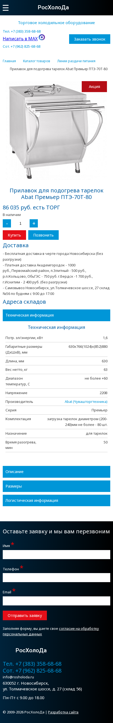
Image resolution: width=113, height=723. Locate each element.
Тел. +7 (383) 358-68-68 (22, 31)
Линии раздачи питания (76, 61)
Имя (8, 545)
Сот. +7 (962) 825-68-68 (21, 46)
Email (9, 591)
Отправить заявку (25, 615)
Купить (14, 235)
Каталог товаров (36, 61)
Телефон (13, 568)
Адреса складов (24, 301)
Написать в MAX (20, 39)
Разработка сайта (63, 712)
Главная (9, 61)
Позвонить (43, 235)
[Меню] (6, 8)
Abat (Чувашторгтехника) (86, 401)
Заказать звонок (89, 39)
